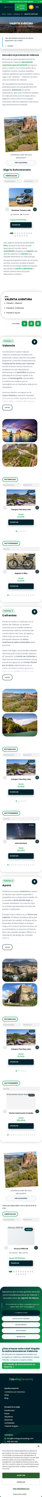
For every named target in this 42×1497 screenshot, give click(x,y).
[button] (38, 1446)
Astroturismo (21, 843)
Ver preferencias (21, 1489)
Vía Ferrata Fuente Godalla (21, 1113)
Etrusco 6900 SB (21, 1249)
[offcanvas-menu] (37, 7)
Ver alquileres (21, 163)
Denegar (21, 1482)
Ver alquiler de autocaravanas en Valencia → (19, 1365)
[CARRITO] (31, 7)
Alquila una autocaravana (21, 1318)
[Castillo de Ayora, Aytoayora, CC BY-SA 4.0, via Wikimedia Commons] (19, 994)
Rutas (9, 14)
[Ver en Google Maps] (34, 342)
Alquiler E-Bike (21, 573)
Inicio (4, 14)
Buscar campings (21, 1324)
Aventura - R (17, 14)
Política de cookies (19, 1494)
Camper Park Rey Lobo (21, 509)
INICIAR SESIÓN (21, 7)
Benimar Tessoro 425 (21, 210)
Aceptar (21, 1475)
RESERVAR (16, 225)
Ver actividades (21, 1330)
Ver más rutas (21, 1336)
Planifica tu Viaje (21, 1312)
